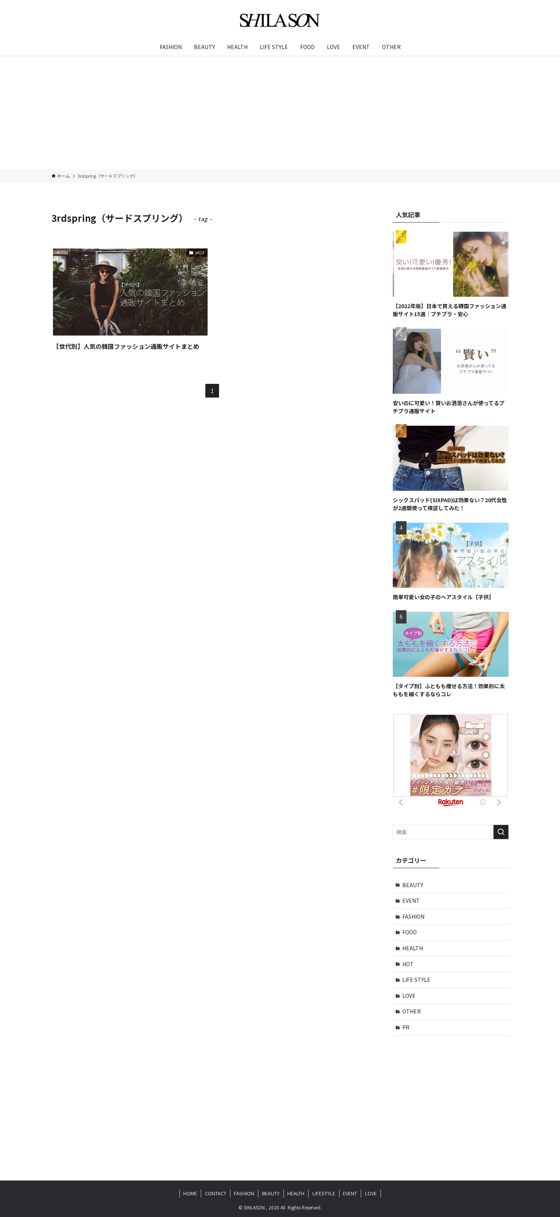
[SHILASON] (280, 20)
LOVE (409, 995)
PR (406, 1027)
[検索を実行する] (501, 832)
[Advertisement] (280, 112)
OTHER (411, 1011)
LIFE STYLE (416, 979)
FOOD (409, 932)
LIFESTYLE (323, 1193)
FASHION (413, 916)
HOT (408, 964)
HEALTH (412, 948)
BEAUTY (412, 885)
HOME (190, 1193)
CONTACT (215, 1193)
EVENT (411, 900)
